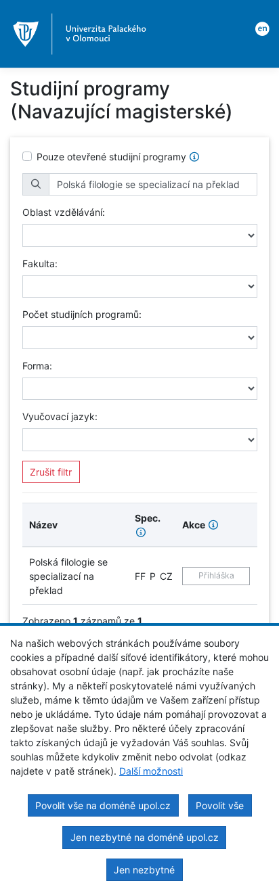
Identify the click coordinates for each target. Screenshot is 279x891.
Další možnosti (151, 771)
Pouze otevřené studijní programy (111, 156)
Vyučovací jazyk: (60, 416)
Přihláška (216, 575)
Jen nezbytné (144, 869)
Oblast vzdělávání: (63, 212)
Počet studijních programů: (82, 314)
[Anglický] (260, 28)
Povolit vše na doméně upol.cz (103, 805)
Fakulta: (40, 263)
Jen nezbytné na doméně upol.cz (144, 837)
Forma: (37, 365)
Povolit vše (220, 805)
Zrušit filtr (51, 472)
